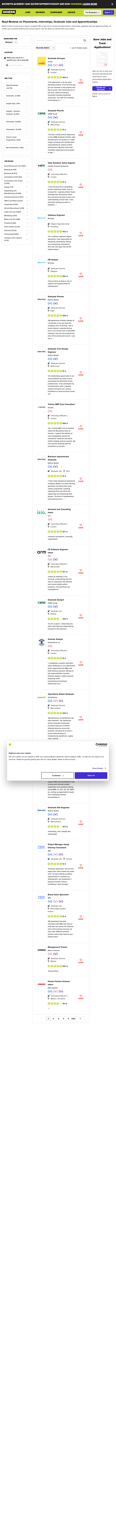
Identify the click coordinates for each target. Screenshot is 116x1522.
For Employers (91, 12)
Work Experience (14, 147)
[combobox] (60, 40)
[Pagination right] (80, 1018)
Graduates (13, 96)
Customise (56, 775)
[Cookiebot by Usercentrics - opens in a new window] (97, 744)
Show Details (97, 768)
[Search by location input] (16, 65)
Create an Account (100, 88)
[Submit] (82, 40)
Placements (13, 129)
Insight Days (13, 103)
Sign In (107, 12)
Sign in (94, 96)
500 (73, 1018)
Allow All (91, 775)
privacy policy (30, 759)
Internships (13, 121)
